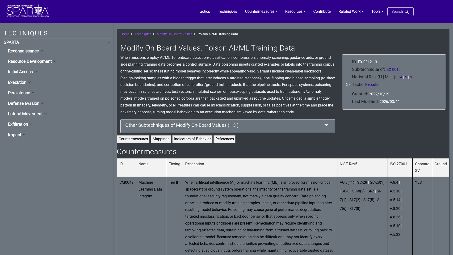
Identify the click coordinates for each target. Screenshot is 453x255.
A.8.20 (395, 208)
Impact (14, 134)
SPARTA (11, 42)
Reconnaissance (23, 51)
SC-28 (362, 182)
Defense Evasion (23, 103)
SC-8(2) (358, 191)
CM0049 (126, 182)
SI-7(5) (368, 200)
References (224, 139)
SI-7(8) (355, 208)
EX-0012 (394, 69)
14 (400, 77)
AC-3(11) (347, 182)
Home (125, 34)
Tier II (173, 182)
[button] (261, 11)
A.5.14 (395, 200)
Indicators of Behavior (192, 139)
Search (397, 11)
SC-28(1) (377, 182)
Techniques (143, 34)
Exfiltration (18, 124)
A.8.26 (395, 217)
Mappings (161, 139)
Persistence (19, 92)
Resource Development (30, 61)
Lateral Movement (25, 113)
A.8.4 (394, 182)
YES (418, 182)
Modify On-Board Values (174, 34)
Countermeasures (133, 139)
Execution (17, 82)
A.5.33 (395, 234)
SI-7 (371, 191)
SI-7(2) (355, 200)
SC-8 (345, 191)
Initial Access (20, 71)
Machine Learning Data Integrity (150, 189)
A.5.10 (395, 191)
